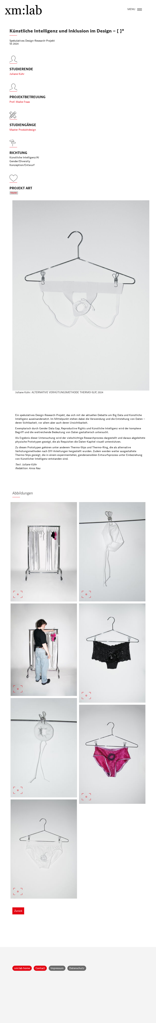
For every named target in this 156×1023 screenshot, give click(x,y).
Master (13, 192)
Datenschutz (76, 968)
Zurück (18, 910)
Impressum (57, 968)
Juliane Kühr (17, 74)
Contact (40, 968)
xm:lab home (22, 968)
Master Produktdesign (23, 129)
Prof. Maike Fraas (20, 101)
